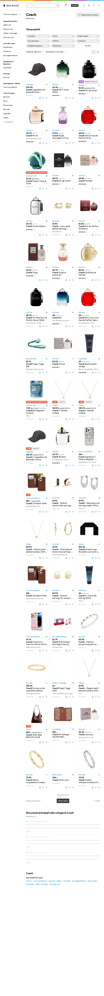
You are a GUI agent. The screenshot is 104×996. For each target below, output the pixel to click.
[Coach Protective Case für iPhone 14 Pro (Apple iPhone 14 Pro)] (37, 631)
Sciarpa (81, 544)
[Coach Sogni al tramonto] (63, 261)
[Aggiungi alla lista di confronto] (40, 98)
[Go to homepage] (10, 5)
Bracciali (52, 852)
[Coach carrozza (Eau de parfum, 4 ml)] (89, 723)
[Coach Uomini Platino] (37, 215)
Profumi (29, 852)
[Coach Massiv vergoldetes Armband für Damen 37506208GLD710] (37, 768)
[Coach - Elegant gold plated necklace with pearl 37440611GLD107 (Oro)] (89, 677)
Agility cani (7, 25)
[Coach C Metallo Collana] (63, 399)
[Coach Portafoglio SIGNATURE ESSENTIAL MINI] (63, 723)
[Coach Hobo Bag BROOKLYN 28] (37, 723)
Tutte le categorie (10, 14)
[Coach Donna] (63, 353)
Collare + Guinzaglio (10, 33)
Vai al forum (30, 816)
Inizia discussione (92, 814)
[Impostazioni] (65, 5)
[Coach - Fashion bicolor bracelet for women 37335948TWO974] (89, 631)
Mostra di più (63, 801)
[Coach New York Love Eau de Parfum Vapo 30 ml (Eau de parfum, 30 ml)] (89, 307)
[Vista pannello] (93, 51)
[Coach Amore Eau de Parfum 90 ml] (89, 124)
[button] (46, 84)
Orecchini (55, 221)
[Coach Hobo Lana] (63, 768)
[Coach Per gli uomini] (89, 78)
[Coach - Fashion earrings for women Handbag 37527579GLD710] (63, 585)
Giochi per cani (54, 855)
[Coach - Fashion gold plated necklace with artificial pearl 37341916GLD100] (37, 538)
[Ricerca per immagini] (57, 5)
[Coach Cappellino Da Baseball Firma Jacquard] (37, 78)
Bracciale (6, 109)
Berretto (6, 97)
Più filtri (88, 46)
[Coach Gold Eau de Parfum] (89, 261)
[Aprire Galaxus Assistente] (84, 5)
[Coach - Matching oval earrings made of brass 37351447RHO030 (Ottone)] (89, 492)
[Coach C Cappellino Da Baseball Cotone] (37, 446)
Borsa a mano (8, 105)
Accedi (74, 5)
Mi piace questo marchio (89, 15)
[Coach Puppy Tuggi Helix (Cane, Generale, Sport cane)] (63, 677)
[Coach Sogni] (37, 261)
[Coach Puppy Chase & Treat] (37, 169)
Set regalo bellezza (10, 55)
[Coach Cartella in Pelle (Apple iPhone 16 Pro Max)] (37, 585)
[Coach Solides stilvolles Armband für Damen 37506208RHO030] (89, 768)
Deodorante (7, 47)
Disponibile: (50, 52)
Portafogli (30, 855)
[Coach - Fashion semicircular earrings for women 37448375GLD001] (63, 492)
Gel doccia (7, 51)
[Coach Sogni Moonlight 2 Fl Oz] (63, 124)
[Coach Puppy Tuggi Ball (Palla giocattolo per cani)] (37, 353)
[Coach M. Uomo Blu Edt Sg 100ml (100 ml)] (89, 585)
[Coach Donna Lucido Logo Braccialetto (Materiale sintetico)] (37, 677)
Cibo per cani (8, 29)
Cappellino (7, 114)
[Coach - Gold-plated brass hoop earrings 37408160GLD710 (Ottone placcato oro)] (63, 538)
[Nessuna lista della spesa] (93, 5)
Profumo (6, 77)
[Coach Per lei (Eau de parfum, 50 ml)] (37, 124)
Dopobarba (7, 68)
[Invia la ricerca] (28, 5)
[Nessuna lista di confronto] (89, 5)
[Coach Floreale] (89, 169)
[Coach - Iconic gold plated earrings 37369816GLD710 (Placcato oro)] (63, 215)
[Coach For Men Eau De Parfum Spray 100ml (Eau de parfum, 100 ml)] (37, 307)
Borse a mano (92, 852)
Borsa (5, 101)
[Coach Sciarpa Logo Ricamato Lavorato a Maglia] (89, 538)
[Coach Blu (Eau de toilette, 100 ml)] (63, 307)
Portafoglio (56, 729)
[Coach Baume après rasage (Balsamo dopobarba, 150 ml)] (89, 353)
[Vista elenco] (98, 51)
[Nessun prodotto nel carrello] (98, 5)
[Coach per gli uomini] (63, 169)
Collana (5, 118)
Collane (59, 852)
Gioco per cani (8, 37)
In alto (97, 801)
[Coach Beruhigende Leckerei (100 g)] (37, 399)
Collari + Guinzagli (41, 855)
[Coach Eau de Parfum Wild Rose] (89, 215)
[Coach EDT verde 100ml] (63, 78)
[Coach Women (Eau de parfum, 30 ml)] (63, 446)
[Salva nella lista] (43, 98)
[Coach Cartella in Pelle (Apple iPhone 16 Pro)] (37, 492)
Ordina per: (30, 52)
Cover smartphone (10, 87)
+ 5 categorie (8, 122)
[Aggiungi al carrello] (46, 98)
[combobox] (38, 52)
